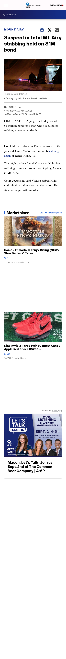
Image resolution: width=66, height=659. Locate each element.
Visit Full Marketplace (51, 213)
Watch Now (56, 5)
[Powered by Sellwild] (57, 411)
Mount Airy (14, 29)
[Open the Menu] (6, 5)
